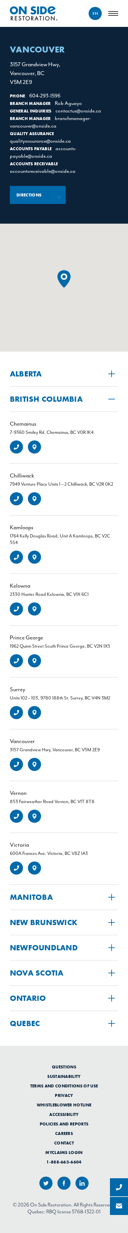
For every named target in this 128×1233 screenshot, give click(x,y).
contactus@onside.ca (78, 111)
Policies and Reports (64, 1124)
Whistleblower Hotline (64, 1105)
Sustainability (64, 1076)
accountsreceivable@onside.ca (42, 171)
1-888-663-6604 (64, 1162)
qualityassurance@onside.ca (40, 141)
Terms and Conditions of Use (64, 1086)
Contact (64, 1143)
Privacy (64, 1095)
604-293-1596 (44, 95)
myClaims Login (64, 1152)
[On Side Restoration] (33, 13)
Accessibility (63, 1114)
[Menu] (113, 13)
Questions (64, 1067)
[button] (64, 279)
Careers (64, 1133)
